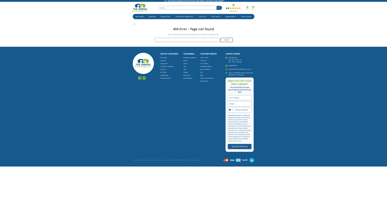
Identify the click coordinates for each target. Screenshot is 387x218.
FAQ (201, 72)
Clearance (152, 16)
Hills (184, 66)
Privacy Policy (204, 81)
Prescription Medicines (184, 16)
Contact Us (203, 60)
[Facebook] (139, 78)
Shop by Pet (165, 16)
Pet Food (202, 16)
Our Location (204, 63)
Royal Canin (186, 75)
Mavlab (185, 72)
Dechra (185, 60)
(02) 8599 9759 (233, 58)
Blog (201, 75)
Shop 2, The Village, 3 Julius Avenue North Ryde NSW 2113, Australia (241, 74)
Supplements (230, 16)
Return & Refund (205, 69)
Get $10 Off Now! (240, 146)
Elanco (185, 63)
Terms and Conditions (206, 78)
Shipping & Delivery (206, 66)
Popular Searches (165, 78)
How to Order (246, 16)
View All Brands (187, 78)
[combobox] (190, 8)
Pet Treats (215, 16)
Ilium (184, 69)
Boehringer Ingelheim (189, 58)
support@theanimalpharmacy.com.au (240, 69)
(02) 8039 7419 (233, 65)
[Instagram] (144, 78)
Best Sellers (140, 16)
